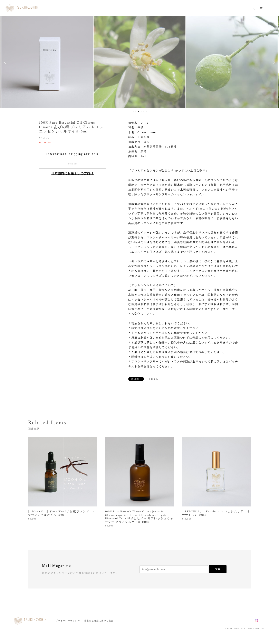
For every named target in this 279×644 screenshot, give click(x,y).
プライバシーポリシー (68, 621)
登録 (217, 569)
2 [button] (135, 111)
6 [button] (146, 111)
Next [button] (273, 62)
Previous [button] (6, 62)
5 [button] (143, 111)
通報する (153, 379)
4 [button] (141, 111)
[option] (47, 62)
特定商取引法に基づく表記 (98, 621)
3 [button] (138, 111)
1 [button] (133, 111)
